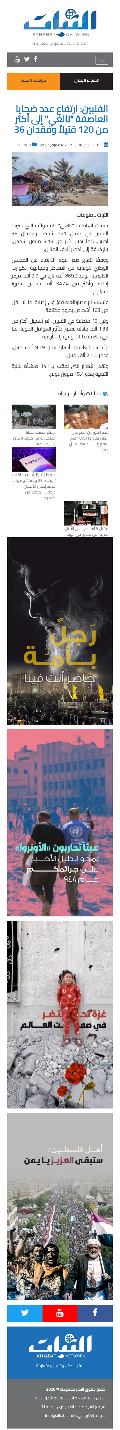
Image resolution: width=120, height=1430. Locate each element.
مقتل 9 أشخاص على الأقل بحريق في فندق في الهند (86, 531)
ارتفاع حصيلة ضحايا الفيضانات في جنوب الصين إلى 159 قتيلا (34, 438)
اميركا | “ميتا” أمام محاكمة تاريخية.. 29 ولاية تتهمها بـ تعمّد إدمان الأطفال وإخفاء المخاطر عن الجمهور (34, 486)
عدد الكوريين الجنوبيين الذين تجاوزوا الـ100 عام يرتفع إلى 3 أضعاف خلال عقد (88, 441)
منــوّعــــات (24, 145)
